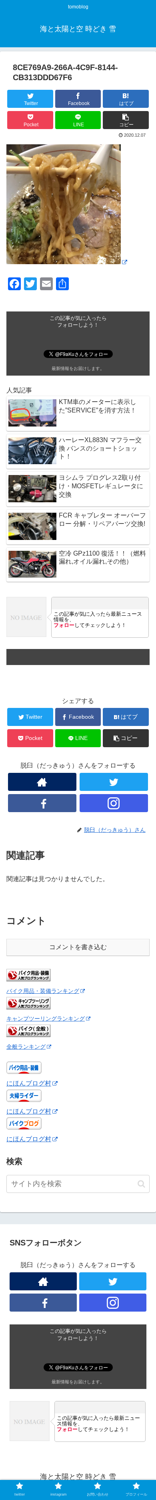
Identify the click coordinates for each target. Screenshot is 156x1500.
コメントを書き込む (78, 947)
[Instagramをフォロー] (114, 803)
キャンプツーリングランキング (45, 1018)
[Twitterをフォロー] (114, 782)
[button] (141, 1184)
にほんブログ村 (28, 1083)
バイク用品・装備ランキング (42, 991)
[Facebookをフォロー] (42, 803)
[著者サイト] (42, 782)
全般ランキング (26, 1046)
